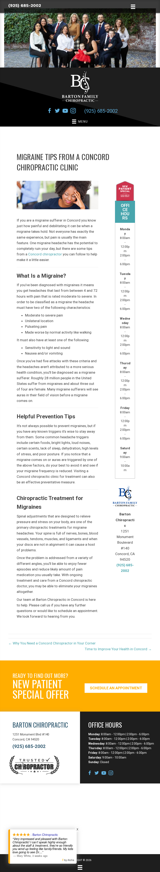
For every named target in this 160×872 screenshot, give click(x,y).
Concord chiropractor (45, 254)
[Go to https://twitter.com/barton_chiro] (57, 111)
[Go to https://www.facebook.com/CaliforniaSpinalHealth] (49, 111)
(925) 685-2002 (24, 5)
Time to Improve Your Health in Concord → (118, 649)
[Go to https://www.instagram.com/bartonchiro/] (73, 111)
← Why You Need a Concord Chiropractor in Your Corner (52, 643)
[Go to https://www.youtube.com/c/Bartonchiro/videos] (65, 111)
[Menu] (80, 867)
